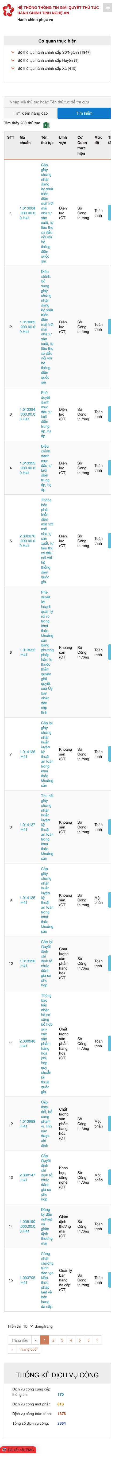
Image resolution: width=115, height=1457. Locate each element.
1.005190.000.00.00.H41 (27, 1226)
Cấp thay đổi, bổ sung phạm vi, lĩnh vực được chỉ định (46, 1123)
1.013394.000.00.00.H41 (27, 413)
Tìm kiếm (84, 113)
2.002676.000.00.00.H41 (27, 540)
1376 (61, 1413)
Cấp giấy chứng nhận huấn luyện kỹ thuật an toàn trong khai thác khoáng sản (47, 900)
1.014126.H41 (27, 754)
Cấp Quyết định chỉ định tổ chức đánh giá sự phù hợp (46, 1177)
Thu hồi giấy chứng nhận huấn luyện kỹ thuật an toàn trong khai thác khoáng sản (47, 827)
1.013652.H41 (27, 652)
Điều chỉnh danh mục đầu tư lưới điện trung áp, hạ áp (46, 467)
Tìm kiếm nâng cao (31, 113)
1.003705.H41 (27, 1280)
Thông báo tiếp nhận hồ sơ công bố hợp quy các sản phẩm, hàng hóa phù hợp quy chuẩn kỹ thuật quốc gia (46, 1043)
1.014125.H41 (27, 900)
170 (60, 1394)
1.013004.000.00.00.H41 (27, 212)
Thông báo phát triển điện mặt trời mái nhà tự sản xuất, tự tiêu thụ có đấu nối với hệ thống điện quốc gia (47, 540)
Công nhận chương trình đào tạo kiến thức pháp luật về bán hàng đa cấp (47, 1280)
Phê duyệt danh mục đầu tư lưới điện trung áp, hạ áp (46, 414)
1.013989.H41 (27, 1123)
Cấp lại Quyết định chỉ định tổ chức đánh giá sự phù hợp (47, 963)
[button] (46, 125)
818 (60, 1404)
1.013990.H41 (27, 963)
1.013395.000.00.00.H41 (27, 467)
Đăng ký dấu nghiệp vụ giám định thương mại (47, 1226)
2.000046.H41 (27, 1043)
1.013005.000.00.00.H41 (27, 326)
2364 (61, 1423)
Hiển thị (14, 1326)
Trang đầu (19, 1340)
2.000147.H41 (27, 1177)
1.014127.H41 (27, 827)
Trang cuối (28, 1349)
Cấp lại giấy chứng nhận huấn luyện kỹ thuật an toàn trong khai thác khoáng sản (47, 754)
